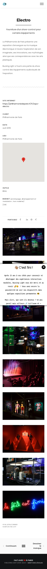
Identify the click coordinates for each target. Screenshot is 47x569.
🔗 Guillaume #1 (32, 303)
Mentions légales (35, 563)
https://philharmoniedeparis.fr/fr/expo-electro (21, 105)
